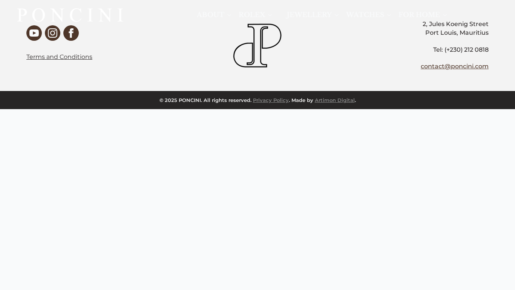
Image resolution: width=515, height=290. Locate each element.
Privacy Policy (271, 100)
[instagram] (52, 33)
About (210, 15)
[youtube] (34, 33)
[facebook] (71, 33)
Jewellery (309, 15)
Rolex (252, 15)
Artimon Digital (335, 100)
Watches (365, 15)
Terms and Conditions (59, 56)
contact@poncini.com (455, 66)
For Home (419, 15)
